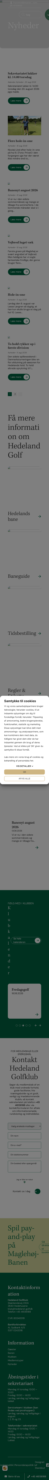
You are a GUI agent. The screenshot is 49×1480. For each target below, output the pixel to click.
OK (24, 772)
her (31, 760)
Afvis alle (24, 778)
